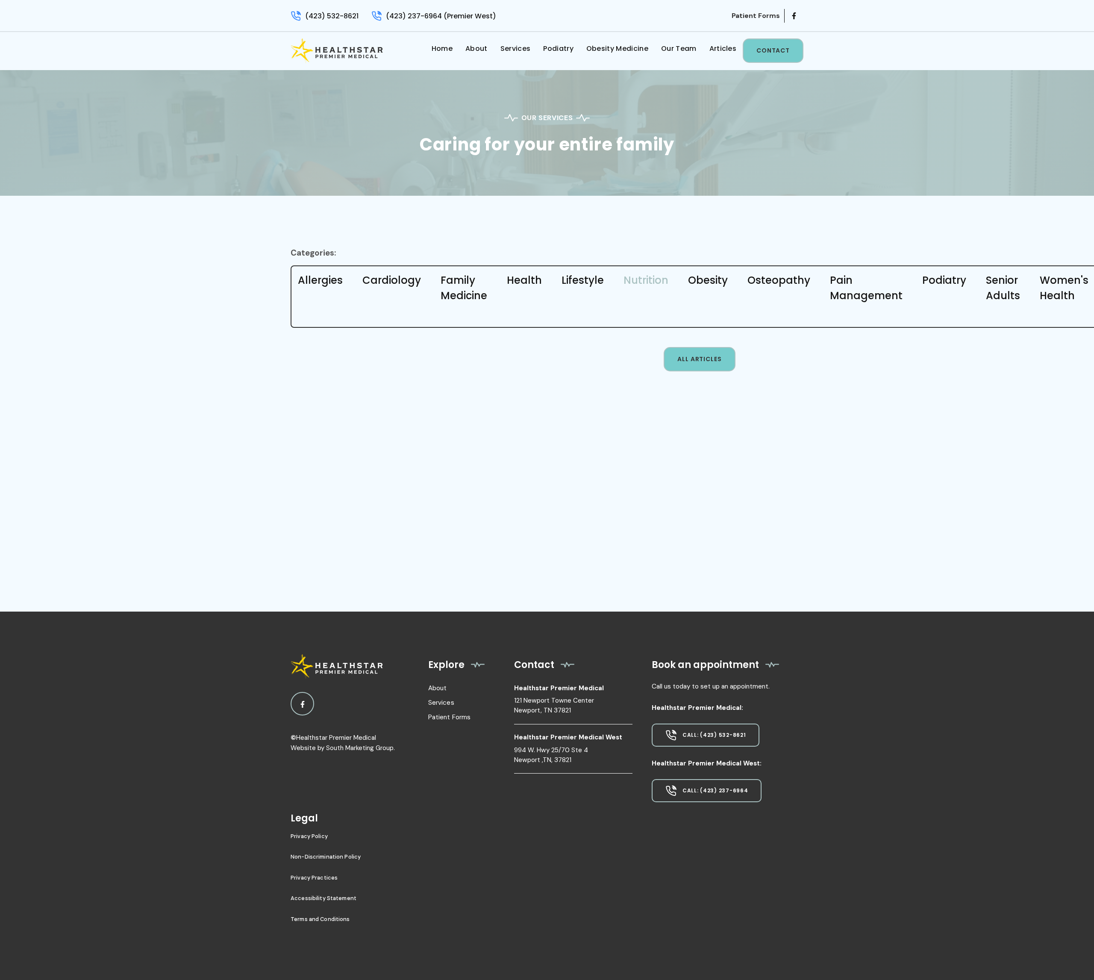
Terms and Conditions (320, 919)
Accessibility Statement (323, 898)
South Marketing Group (360, 748)
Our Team (679, 48)
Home (442, 48)
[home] (337, 51)
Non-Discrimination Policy (326, 856)
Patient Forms (449, 717)
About (476, 48)
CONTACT (773, 50)
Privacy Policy (309, 836)
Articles (723, 48)
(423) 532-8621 (332, 16)
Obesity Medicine (617, 48)
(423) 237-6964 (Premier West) (441, 16)
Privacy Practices (314, 877)
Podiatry (558, 48)
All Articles (699, 359)
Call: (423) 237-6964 (715, 790)
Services (515, 48)
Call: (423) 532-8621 (714, 735)
